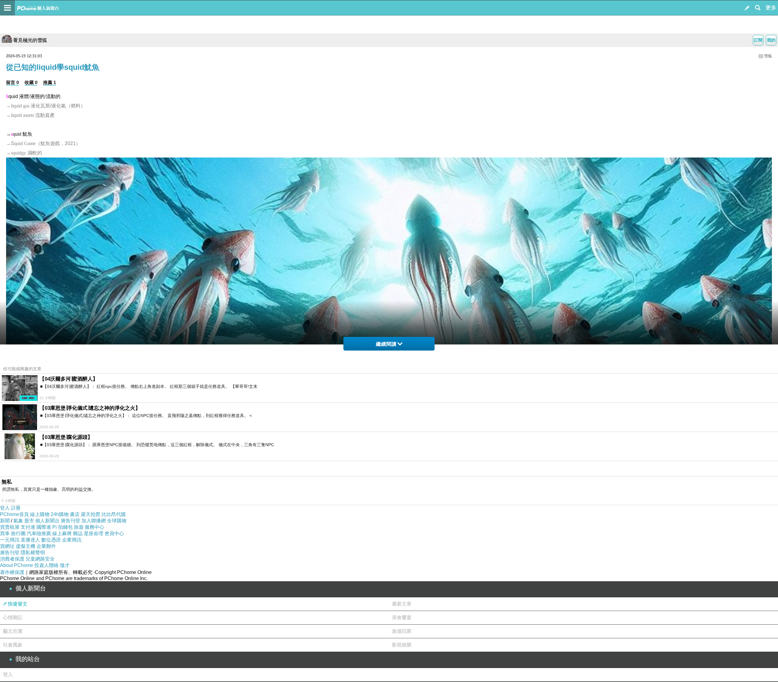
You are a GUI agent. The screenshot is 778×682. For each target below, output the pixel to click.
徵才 (65, 565)
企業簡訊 (71, 539)
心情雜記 (12, 617)
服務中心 (94, 527)
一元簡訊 (9, 539)
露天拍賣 (90, 514)
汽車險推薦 (39, 533)
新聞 (5, 520)
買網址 (7, 546)
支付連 (28, 527)
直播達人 (30, 539)
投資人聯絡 (46, 565)
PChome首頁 (14, 514)
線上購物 (40, 514)
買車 (5, 533)
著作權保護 (12, 572)
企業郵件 (46, 546)
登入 (5, 508)
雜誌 (78, 533)
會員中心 (114, 533)
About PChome (16, 565)
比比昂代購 (114, 514)
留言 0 (12, 82)
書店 (75, 514)
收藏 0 (31, 82)
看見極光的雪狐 (30, 40)
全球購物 (116, 520)
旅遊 (79, 527)
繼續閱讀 (386, 344)
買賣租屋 (9, 527)
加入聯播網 (93, 520)
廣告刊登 (70, 520)
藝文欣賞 (12, 631)
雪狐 (768, 56)
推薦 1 (49, 82)
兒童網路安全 (40, 559)
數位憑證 (51, 539)
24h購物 (60, 514)
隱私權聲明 (33, 552)
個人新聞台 (47, 520)
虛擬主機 (25, 546)
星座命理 (93, 533)
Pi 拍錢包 (62, 527)
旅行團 (18, 533)
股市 (29, 520)
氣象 (18, 520)
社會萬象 (12, 644)
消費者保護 (12, 559)
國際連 (43, 527)
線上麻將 (62, 533)
